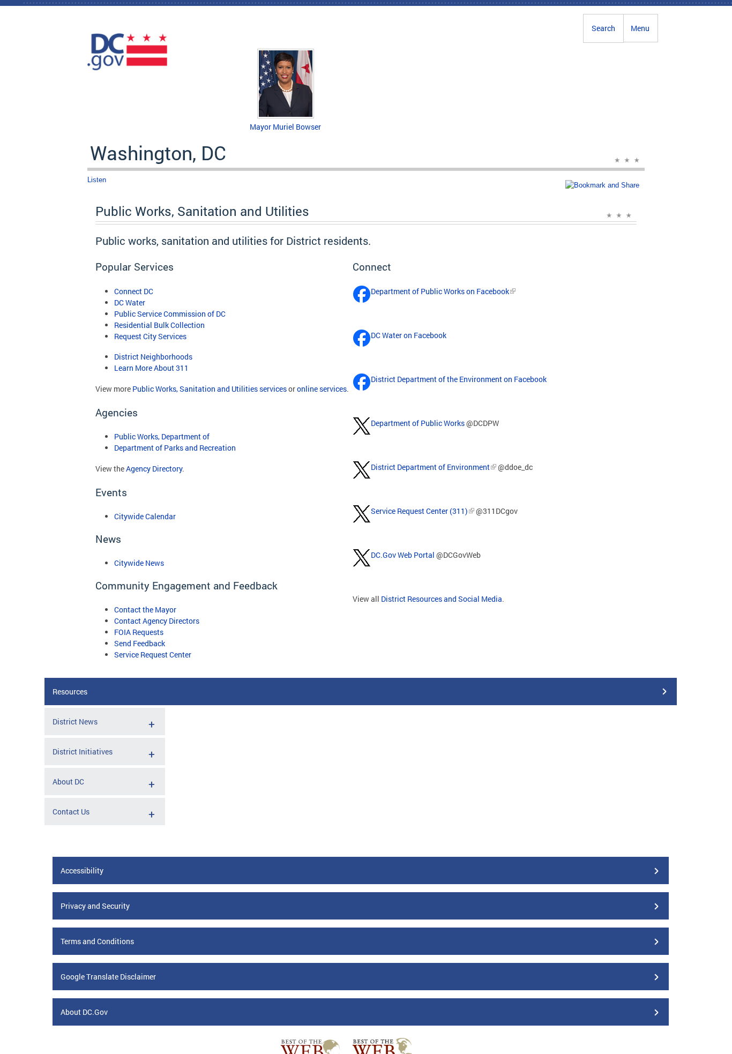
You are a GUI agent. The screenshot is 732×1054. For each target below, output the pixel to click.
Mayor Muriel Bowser (285, 127)
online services (322, 389)
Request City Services (150, 336)
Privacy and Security (95, 906)
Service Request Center (152, 654)
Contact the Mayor (145, 609)
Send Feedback (139, 643)
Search (603, 28)
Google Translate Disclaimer (108, 976)
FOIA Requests (138, 632)
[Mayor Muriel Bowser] (285, 115)
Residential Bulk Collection (159, 325)
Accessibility (82, 870)
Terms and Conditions (97, 941)
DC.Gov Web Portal (403, 555)
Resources (70, 691)
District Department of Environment (430, 467)
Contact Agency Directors (156, 621)
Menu (640, 28)
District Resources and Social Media (441, 599)
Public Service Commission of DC (170, 314)
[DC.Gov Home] (127, 68)
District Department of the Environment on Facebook (459, 379)
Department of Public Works (418, 423)
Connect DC (133, 291)
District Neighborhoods (153, 357)
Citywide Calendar (145, 516)
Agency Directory (154, 469)
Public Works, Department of (162, 436)
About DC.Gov (84, 1012)
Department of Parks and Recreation (175, 448)
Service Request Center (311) (419, 511)
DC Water (129, 302)
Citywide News (139, 563)
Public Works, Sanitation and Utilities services (209, 389)
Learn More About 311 (151, 368)
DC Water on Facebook (408, 335)
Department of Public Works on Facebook (440, 291)
